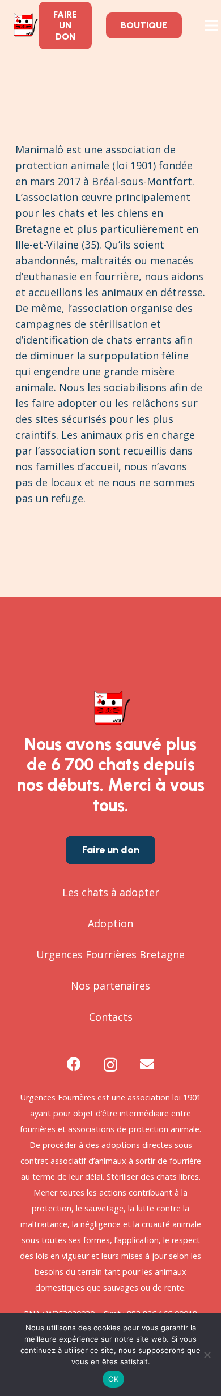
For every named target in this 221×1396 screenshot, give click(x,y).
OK (113, 1379)
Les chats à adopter (110, 892)
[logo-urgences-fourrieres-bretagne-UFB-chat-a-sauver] (24, 25)
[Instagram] (110, 1065)
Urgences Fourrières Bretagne (110, 954)
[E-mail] (147, 1064)
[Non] (206, 1354)
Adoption (110, 923)
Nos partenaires (110, 985)
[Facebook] (74, 1064)
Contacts (111, 1017)
